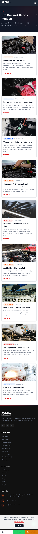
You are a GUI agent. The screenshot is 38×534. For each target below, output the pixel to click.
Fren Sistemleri (6, 445)
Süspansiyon (6, 448)
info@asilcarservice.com (13, 505)
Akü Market (5, 436)
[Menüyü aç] (35, 3)
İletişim (4, 485)
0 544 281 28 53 (11, 500)
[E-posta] (7, 425)
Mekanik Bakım (6, 442)
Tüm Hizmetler (6, 460)
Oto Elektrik (5, 439)
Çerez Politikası (19, 522)
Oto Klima (5, 451)
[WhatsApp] (3, 425)
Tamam (19, 526)
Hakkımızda (5, 470)
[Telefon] (12, 425)
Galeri (4, 476)
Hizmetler (5, 473)
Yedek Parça (6, 454)
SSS (3, 482)
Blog (3, 479)
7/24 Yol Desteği (7, 457)
